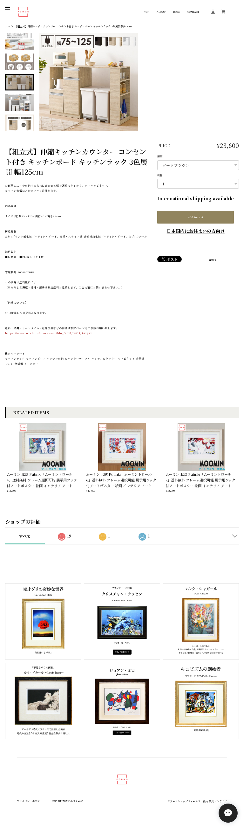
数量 (159, 175)
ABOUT (161, 11)
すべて (24, 536)
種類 (159, 156)
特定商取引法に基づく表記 (67, 801)
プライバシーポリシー (29, 801)
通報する (212, 260)
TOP (146, 11)
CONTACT (193, 11)
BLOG (176, 11)
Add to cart (195, 217)
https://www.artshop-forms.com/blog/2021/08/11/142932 (48, 333)
